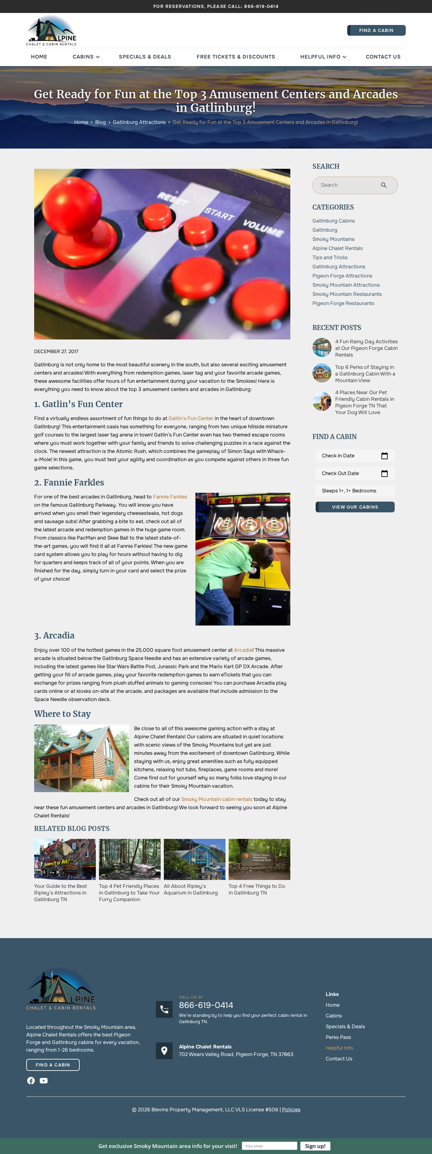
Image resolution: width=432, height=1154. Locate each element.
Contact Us (383, 56)
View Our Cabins (355, 507)
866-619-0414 (261, 6)
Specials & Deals (145, 56)
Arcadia (243, 650)
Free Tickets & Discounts (236, 56)
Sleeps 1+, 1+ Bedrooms (349, 490)
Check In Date (355, 456)
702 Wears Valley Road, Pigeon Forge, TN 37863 (236, 1054)
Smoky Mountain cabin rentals (216, 799)
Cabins (83, 56)
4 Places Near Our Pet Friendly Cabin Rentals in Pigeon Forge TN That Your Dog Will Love (364, 402)
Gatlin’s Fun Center (191, 418)
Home (39, 56)
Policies (291, 1109)
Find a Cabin (53, 1065)
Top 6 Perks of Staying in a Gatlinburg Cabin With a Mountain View (365, 374)
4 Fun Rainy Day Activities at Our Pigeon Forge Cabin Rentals (366, 348)
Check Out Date (355, 473)
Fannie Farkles (170, 496)
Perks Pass (338, 1037)
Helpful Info (320, 56)
